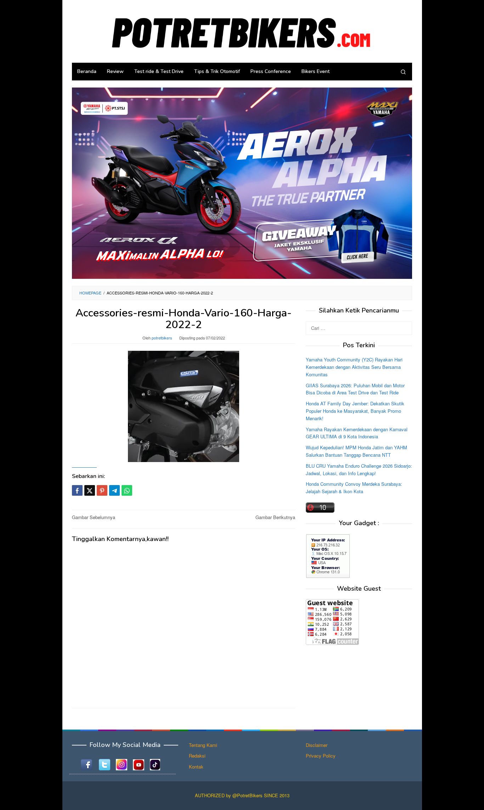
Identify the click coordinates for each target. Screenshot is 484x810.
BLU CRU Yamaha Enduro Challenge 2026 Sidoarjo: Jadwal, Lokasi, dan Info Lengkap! (359, 469)
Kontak (196, 766)
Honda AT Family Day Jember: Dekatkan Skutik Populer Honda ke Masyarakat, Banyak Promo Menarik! (355, 411)
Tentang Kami (203, 745)
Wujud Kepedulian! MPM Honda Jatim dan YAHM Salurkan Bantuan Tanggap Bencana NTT (356, 451)
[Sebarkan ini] (77, 490)
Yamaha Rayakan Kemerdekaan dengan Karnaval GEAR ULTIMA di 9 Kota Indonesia (356, 433)
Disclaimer (316, 745)
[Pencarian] (403, 71)
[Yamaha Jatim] (242, 182)
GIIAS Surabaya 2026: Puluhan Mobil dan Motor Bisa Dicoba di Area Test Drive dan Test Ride (355, 389)
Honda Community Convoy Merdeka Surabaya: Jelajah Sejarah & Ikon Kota (354, 487)
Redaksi (197, 755)
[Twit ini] (89, 490)
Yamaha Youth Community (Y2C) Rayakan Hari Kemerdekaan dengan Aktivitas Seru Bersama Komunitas (354, 367)
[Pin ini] (102, 490)
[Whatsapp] (127, 490)
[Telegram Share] (114, 490)
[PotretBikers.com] (242, 30)
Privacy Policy (321, 755)
